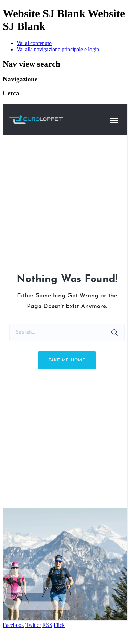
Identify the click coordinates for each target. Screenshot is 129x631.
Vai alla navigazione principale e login (58, 49)
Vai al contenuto (34, 43)
